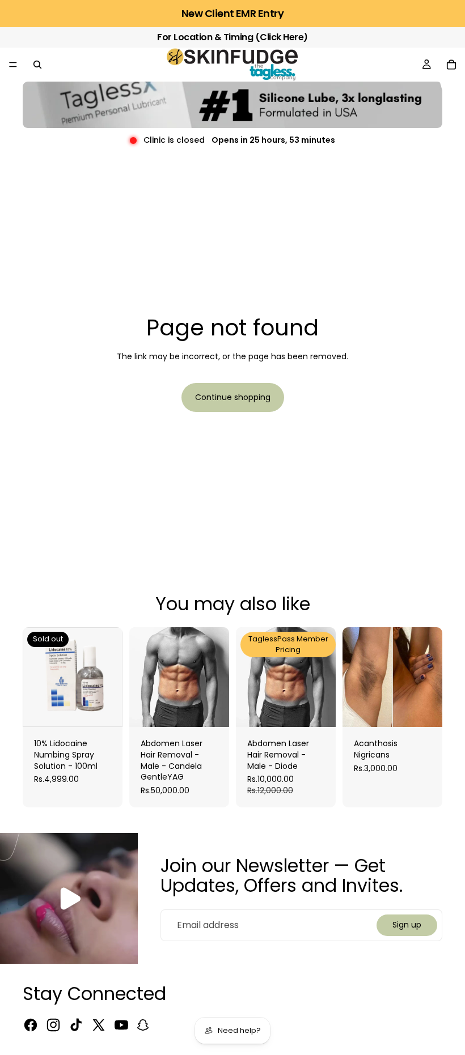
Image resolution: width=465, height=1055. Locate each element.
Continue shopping (232, 397)
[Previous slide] (355, 677)
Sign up (406, 924)
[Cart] (451, 64)
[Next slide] (429, 677)
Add (221, 709)
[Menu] (13, 65)
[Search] (37, 64)
